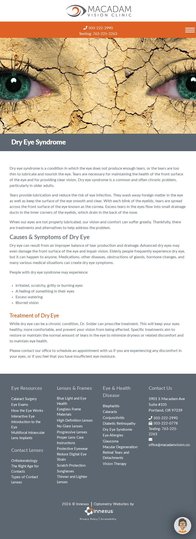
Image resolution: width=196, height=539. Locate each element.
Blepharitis (111, 406)
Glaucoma (110, 441)
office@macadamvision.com (167, 445)
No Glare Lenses (70, 426)
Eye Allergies (113, 435)
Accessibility (108, 519)
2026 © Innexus (98, 504)
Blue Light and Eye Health (71, 401)
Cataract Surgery (24, 399)
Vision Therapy (114, 464)
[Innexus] (98, 511)
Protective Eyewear (72, 449)
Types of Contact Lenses (24, 479)
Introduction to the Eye (26, 424)
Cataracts (110, 412)
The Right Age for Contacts (25, 469)
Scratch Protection (71, 465)
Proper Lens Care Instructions (70, 440)
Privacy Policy (89, 519)
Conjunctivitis (114, 418)
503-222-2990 (100, 28)
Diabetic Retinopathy (119, 423)
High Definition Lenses (75, 420)
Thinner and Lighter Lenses (72, 479)
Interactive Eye (23, 416)
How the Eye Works (27, 411)
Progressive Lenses (72, 432)
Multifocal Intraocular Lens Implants (28, 435)
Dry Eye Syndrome (117, 429)
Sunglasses (65, 471)
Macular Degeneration (120, 447)
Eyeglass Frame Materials (69, 412)
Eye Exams (19, 405)
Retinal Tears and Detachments (116, 455)
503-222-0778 (165, 423)
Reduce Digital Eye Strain (72, 457)
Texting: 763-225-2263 (98, 34)
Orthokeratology (24, 461)
